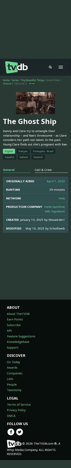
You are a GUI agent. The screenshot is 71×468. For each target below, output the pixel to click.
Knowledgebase (18, 342)
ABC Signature (55, 211)
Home (6, 80)
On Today (13, 362)
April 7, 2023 (56, 181)
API (9, 330)
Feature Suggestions (21, 336)
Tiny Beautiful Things (32, 80)
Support (12, 347)
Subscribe (14, 325)
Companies (14, 373)
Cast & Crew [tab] (43, 170)
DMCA (11, 416)
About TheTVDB (18, 314)
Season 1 (8, 83)
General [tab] (8, 170)
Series (15, 80)
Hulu (62, 198)
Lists (10, 379)
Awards (12, 367)
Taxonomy (14, 390)
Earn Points (15, 319)
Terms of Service (19, 404)
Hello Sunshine (54, 207)
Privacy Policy (16, 410)
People (12, 384)
